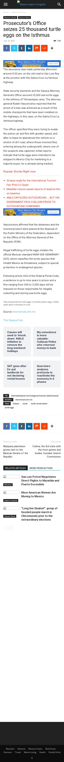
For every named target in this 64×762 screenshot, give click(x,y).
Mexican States (19, 12)
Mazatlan (8, 484)
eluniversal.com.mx (24, 311)
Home (6, 12)
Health (42, 752)
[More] (52, 48)
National (21, 748)
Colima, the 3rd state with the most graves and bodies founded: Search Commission (46, 451)
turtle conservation (39, 403)
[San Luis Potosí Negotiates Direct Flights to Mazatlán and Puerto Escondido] (11, 480)
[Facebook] (6, 48)
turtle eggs (9, 407)
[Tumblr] (21, 48)
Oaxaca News (24, 17)
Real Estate (50, 748)
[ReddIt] (44, 48)
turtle (25, 403)
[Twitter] (14, 48)
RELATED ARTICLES (15, 468)
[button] (5, 4)
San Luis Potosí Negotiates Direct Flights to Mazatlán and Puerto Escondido (40, 480)
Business (8, 752)
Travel (18, 752)
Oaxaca (16, 403)
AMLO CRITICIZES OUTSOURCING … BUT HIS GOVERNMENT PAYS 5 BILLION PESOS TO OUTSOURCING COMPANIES (33, 202)
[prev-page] (5, 528)
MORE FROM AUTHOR (41, 468)
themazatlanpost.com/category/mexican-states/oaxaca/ (35, 395)
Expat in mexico (10, 500)
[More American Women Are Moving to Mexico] (11, 496)
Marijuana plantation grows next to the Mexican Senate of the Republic (15, 451)
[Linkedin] (29, 48)
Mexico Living (30, 752)
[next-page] (11, 528)
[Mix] (36, 48)
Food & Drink (54, 752)
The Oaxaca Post (13, 320)
